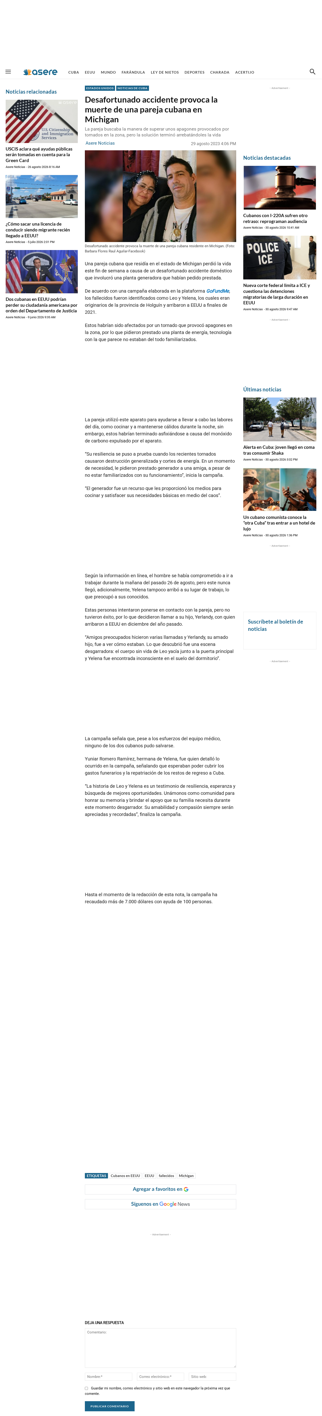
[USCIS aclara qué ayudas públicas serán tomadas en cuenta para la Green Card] (42, 121)
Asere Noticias (15, 167)
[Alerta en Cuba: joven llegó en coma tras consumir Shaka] (279, 419)
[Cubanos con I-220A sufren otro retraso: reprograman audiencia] (279, 188)
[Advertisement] (161, 33)
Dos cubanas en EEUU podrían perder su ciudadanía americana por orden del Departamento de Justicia (42, 304)
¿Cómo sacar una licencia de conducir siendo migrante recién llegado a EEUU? (38, 229)
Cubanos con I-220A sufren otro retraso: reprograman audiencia (275, 218)
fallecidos (166, 1175)
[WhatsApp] (155, 1218)
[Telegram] (165, 1218)
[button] (312, 72)
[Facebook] (122, 1218)
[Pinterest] (144, 1218)
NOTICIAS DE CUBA (133, 88)
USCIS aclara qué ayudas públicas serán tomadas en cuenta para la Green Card (39, 154)
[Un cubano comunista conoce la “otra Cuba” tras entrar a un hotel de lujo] (279, 489)
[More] (177, 1218)
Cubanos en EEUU (125, 1175)
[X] (133, 1218)
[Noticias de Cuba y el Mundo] (40, 72)
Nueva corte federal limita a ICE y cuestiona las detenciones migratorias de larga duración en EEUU (276, 293)
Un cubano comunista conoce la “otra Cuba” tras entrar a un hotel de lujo (279, 522)
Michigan (186, 1175)
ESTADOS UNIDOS (100, 88)
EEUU (149, 1175)
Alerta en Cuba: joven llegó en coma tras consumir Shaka (279, 450)
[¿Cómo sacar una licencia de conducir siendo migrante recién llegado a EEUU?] (42, 196)
